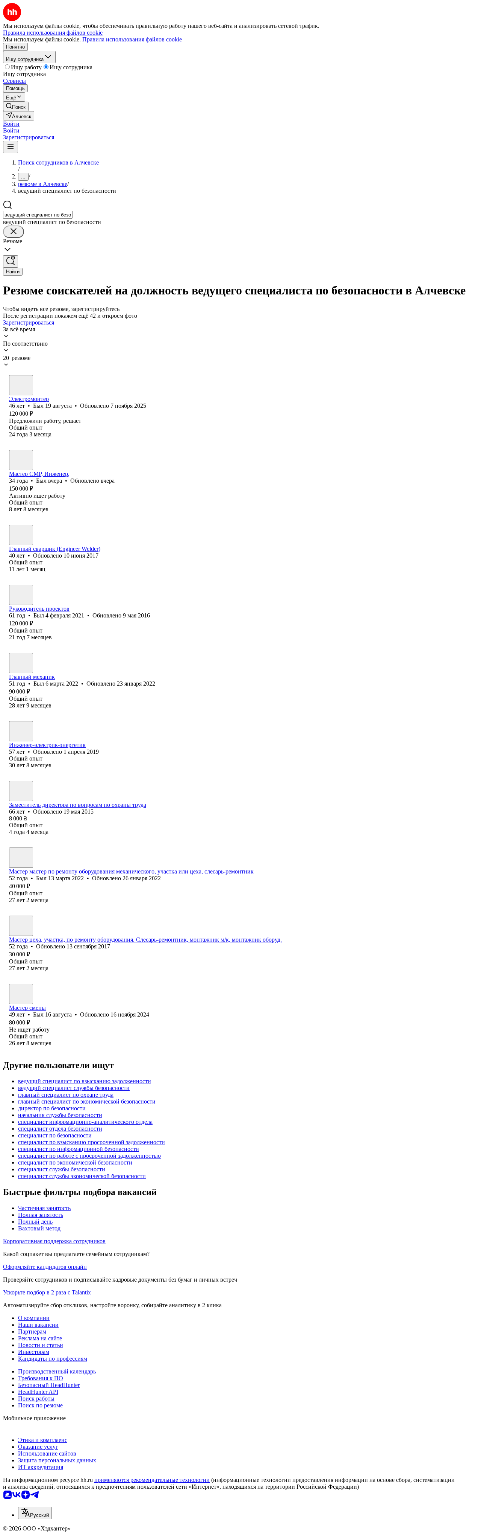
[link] (16, 106)
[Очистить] (13, 232)
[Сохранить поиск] (10, 261)
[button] (11, 123)
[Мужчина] (21, 385)
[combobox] (38, 215)
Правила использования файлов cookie (132, 39)
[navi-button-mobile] (10, 147)
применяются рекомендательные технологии (152, 1480)
